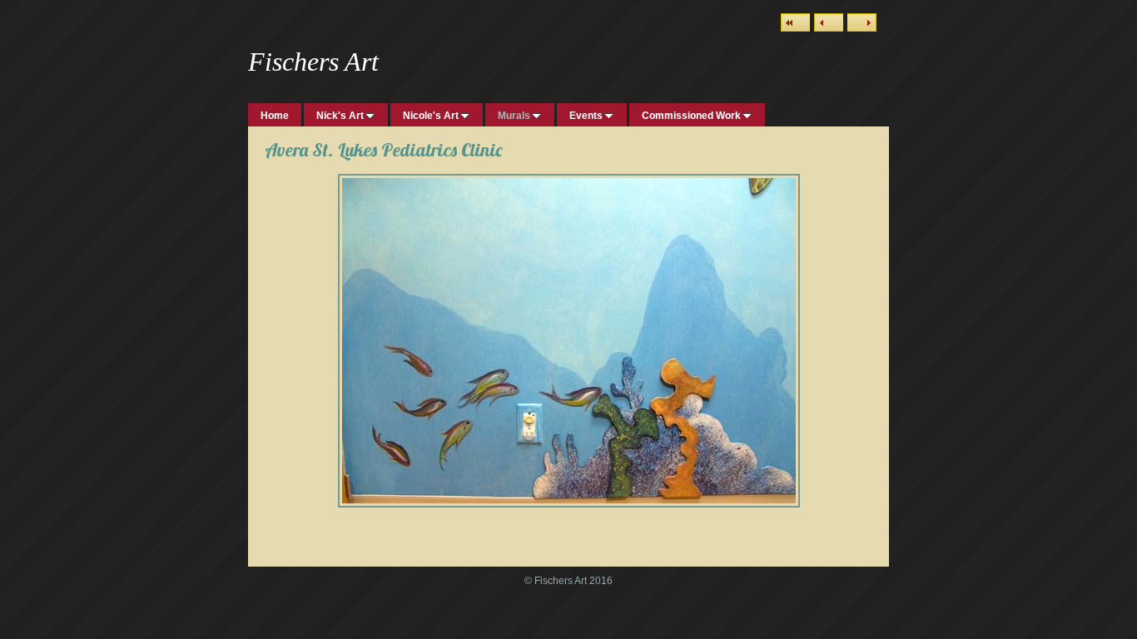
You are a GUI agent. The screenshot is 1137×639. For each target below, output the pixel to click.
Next (861, 22)
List (795, 22)
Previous (828, 22)
